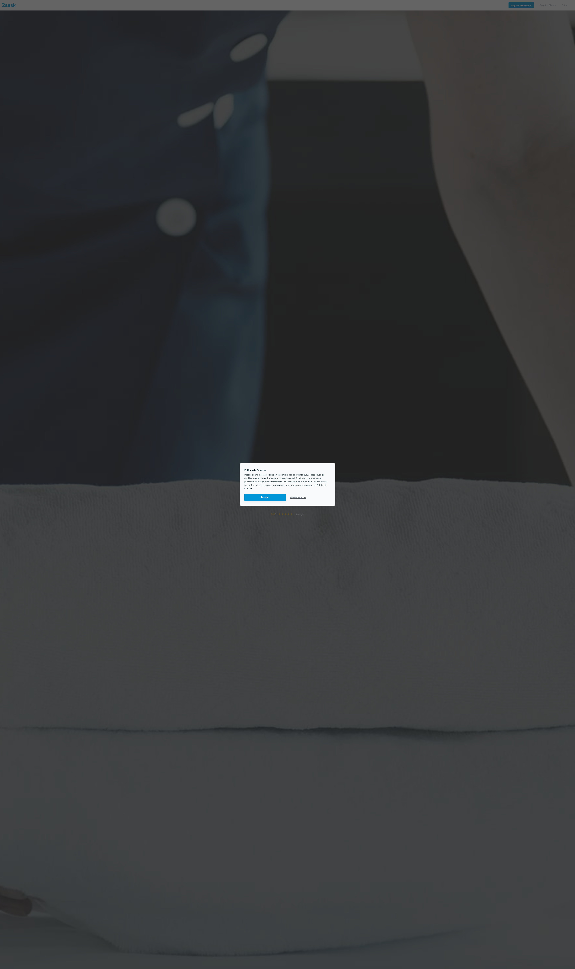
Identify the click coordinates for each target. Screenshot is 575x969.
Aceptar (265, 497)
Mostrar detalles (298, 497)
